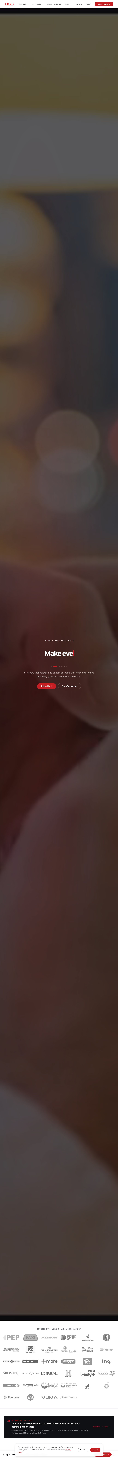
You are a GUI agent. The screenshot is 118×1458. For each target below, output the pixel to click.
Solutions (22, 4)
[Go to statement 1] (51, 666)
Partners (78, 4)
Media (67, 4)
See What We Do (69, 686)
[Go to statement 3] (56, 666)
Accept (95, 1450)
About (88, 4)
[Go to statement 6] (67, 666)
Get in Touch (103, 4)
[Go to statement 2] (54, 666)
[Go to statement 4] (59, 666)
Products (36, 4)
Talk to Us (45, 686)
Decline (83, 1450)
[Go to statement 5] (62, 666)
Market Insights (54, 4)
